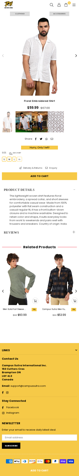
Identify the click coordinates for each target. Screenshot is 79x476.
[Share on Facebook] (35, 139)
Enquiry (53, 168)
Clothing (20, 14)
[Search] (51, 5)
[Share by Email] (51, 139)
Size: (11, 152)
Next (76, 56)
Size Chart (16, 153)
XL (19, 159)
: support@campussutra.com (27, 386)
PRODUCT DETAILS (19, 189)
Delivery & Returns (32, 168)
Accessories (59, 14)
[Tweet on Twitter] (41, 139)
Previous (3, 56)
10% (34, 310)
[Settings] (59, 5)
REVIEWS (11, 232)
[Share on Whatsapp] (46, 139)
